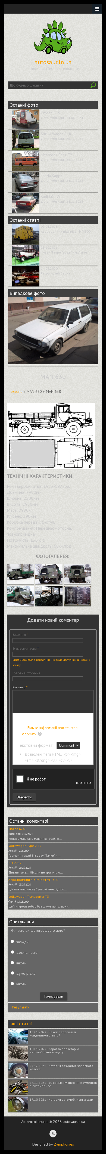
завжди (22, 941)
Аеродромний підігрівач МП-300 (66, 231)
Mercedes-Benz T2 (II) (59, 154)
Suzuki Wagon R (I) (56, 133)
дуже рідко (26, 973)
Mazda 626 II (17, 829)
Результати (20, 1007)
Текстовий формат (36, 745)
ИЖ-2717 (15, 863)
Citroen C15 (50, 112)
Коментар (20, 687)
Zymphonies (64, 1144)
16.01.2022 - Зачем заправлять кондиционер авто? (53, 1033)
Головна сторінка (26, 673)
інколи (21, 963)
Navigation (97, 9)
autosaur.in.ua (53, 62)
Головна (16, 391)
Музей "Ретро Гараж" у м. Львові (65, 252)
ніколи (21, 984)
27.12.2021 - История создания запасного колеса (61, 1067)
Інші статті (20, 1023)
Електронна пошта (26, 648)
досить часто (27, 952)
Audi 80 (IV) (50, 196)
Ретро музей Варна (55, 273)
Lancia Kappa (51, 175)
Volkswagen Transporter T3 (28, 896)
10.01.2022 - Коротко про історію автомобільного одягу (54, 1050)
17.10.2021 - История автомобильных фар (61, 1099)
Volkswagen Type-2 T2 (25, 846)
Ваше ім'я (20, 635)
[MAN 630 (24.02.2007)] (20, 583)
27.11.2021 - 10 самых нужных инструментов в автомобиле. (63, 1084)
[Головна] (53, 54)
